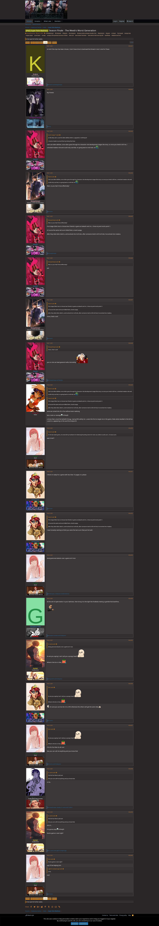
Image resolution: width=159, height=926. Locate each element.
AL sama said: (51, 644)
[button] (42, 21)
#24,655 (131, 640)
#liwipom (65, 33)
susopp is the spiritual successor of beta (57, 35)
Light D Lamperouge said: (55, 869)
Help (129, 915)
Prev (28, 42)
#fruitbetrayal (49, 33)
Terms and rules (113, 915)
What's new (47, 21)
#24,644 (131, 173)
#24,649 (131, 385)
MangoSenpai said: (53, 220)
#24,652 (131, 513)
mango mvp (127, 33)
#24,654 (131, 598)
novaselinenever (30, 33)
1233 (45, 42)
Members (58, 21)
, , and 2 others (60, 807)
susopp (43, 35)
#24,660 (131, 855)
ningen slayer (29, 35)
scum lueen (37, 35)
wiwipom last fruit (116, 35)
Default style (30, 915)
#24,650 (131, 428)
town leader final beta (80, 35)
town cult (71, 35)
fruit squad (120, 33)
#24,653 (131, 555)
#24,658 (131, 769)
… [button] (33, 42)
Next (54, 42)
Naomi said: (51, 177)
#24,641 (131, 46)
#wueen (108, 33)
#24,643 (131, 131)
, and (59, 594)
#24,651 (131, 471)
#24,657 (131, 725)
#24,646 (131, 258)
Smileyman (35, 500)
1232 (41, 42)
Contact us (105, 915)
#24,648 (131, 343)
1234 (49, 42)
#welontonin (101, 33)
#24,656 (131, 683)
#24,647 (131, 300)
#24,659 (131, 812)
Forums (29, 21)
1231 (37, 42)
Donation (37, 21)
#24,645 (131, 216)
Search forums (36, 24)
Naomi (35, 159)
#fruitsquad (58, 33)
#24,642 (131, 89)
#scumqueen (72, 33)
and (55, 84)
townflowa (107, 35)
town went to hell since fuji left (95, 35)
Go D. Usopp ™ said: (53, 135)
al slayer (114, 33)
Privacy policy (123, 915)
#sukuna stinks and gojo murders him (86, 33)
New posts (28, 24)
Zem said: (50, 687)
